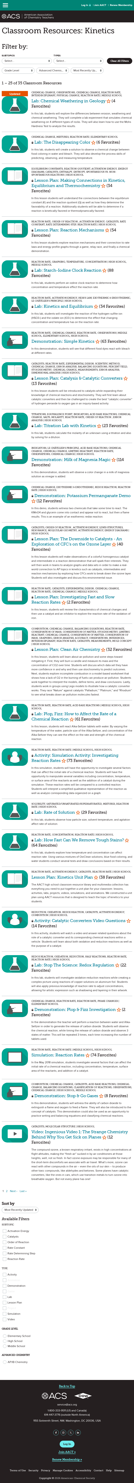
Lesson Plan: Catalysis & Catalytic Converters (78, 378)
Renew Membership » (67, 1459)
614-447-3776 (52, 1415)
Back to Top (67, 1386)
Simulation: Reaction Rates (57, 1054)
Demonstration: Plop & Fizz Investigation (75, 1009)
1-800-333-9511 (57, 1410)
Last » (23, 1191)
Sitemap (119, 1470)
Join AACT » (67, 1452)
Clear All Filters (119, 60)
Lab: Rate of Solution (54, 812)
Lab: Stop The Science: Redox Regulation (74, 965)
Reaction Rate (16, 1259)
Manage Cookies (63, 1470)
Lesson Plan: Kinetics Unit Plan (62, 877)
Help (109, 1470)
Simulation (14, 1314)
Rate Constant (16, 1248)
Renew (121, 5)
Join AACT (100, 5)
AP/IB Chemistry (18, 1362)
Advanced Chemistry (16, 1355)
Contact (98, 1470)
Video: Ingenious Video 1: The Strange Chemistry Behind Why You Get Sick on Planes (79, 1134)
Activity (12, 1274)
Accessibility (83, 1470)
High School (15, 1341)
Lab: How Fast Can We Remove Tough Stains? (79, 839)
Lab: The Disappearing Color (62, 142)
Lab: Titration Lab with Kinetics (65, 425)
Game (11, 1291)
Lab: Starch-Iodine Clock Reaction (67, 270)
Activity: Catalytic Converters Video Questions (79, 920)
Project (12, 1308)
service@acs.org (67, 1404)
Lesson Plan (15, 1302)
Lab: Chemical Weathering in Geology (68, 100)
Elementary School (19, 1336)
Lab (10, 1297)
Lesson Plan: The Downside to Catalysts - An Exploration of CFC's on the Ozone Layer (76, 541)
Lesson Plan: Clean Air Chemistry (67, 649)
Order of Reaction (18, 1242)
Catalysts (13, 1236)
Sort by (8, 1203)
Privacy (45, 1470)
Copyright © (46, 1478)
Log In (84, 5)
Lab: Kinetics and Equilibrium (63, 306)
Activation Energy (18, 1231)
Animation (14, 1280)
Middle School (16, 1346)
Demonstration (16, 1286)
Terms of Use (18, 1470)
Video (11, 1319)
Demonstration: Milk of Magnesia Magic (70, 459)
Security (33, 1470)
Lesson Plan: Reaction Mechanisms (69, 230)
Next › (13, 1191)
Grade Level (10, 1328)
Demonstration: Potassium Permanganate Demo (82, 495)
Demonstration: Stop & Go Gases (66, 1095)
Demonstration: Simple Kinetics (62, 341)
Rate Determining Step (21, 1253)
